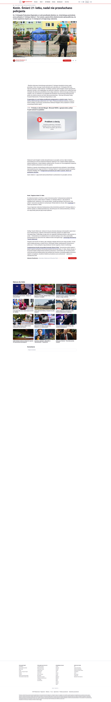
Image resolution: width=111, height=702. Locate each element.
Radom (57, 680)
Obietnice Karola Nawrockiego (23, 675)
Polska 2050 (76, 675)
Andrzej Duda (39, 671)
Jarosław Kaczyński (40, 666)
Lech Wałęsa (39, 679)
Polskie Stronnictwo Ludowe (78, 670)
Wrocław (57, 669)
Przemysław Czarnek (40, 669)
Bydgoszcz (57, 676)
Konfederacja (76, 671)
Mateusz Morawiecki (40, 667)
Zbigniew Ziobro (39, 670)
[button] (82, 2)
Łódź (56, 671)
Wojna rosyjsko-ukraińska (23, 667)
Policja (20, 670)
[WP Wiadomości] (28, 2)
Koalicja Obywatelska (77, 667)
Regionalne (59, 1)
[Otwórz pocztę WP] (79, 2)
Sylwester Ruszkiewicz (20, 60)
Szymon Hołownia (40, 674)
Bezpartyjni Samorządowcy (78, 676)
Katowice (57, 681)
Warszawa (57, 667)
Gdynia (57, 679)
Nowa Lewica (76, 674)
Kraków (57, 670)
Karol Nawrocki (39, 680)
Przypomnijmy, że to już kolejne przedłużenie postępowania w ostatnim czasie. (47, 99)
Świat (41, 1)
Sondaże (20, 674)
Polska (35, 1)
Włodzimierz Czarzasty (41, 676)
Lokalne (57, 666)
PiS (74, 666)
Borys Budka (39, 675)
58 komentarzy (68, 60)
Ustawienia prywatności (74, 691)
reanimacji (70, 203)
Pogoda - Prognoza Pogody (23, 671)
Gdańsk (57, 675)
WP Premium (47, 1)
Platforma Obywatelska (77, 669)
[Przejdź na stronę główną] (20, 2)
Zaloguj (87, 1)
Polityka (67, 1)
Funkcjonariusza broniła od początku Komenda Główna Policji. (43, 247)
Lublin (57, 684)
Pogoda (53, 1)
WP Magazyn (21, 666)
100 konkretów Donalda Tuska (23, 676)
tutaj (40, 699)
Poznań (57, 674)
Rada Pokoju (21, 669)
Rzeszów (57, 683)
